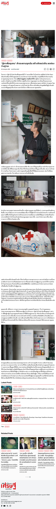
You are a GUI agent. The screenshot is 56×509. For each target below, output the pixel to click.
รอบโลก (20, 386)
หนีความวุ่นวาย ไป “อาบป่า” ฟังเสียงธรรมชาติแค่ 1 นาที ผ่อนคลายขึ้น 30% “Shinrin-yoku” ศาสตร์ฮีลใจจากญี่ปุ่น (9, 457)
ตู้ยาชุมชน (7, 426)
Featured (4, 60)
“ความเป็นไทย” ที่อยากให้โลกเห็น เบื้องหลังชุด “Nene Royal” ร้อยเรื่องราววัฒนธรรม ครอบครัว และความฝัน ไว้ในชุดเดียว (33, 418)
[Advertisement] (28, 18)
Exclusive (10, 60)
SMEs (51, 451)
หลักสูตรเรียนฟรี (17, 405)
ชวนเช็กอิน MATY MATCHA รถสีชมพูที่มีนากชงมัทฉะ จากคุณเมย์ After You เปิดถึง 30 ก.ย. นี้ (33, 399)
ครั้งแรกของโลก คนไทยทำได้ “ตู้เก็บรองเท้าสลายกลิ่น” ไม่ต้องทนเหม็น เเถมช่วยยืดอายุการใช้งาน (33, 408)
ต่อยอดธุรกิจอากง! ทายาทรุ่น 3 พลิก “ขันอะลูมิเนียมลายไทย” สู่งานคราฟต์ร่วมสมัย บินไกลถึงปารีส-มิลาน (46, 456)
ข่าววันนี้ (15, 386)
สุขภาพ (9, 451)
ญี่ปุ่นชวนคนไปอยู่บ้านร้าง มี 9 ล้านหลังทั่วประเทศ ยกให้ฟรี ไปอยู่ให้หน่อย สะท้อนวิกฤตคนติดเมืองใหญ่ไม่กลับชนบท (33, 389)
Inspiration (21, 396)
